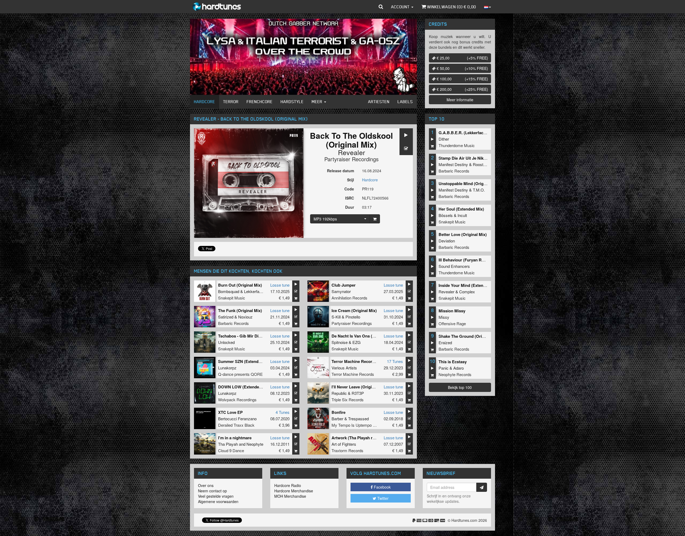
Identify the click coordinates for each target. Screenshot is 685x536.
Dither (444, 139)
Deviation (447, 240)
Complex (467, 291)
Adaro (458, 368)
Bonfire (338, 412)
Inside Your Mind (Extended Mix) (469, 285)
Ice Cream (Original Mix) (354, 310)
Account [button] (401, 6)
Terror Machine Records (353, 374)
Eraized (445, 342)
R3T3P (358, 393)
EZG (356, 342)
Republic (339, 393)
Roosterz (481, 164)
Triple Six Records (348, 399)
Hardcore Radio (287, 485)
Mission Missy (452, 311)
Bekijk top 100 (460, 387)
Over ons (206, 485)
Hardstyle (292, 101)
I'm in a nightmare (235, 438)
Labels (405, 101)
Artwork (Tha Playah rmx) (355, 438)
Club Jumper (344, 285)
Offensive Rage (452, 323)
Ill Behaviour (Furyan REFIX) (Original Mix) (478, 260)
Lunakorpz (227, 367)
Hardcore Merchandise (293, 490)
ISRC (349, 198)
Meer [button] (318, 101)
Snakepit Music (231, 298)
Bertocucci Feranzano (237, 418)
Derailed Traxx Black (236, 425)
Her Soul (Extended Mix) (461, 209)
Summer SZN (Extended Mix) (245, 361)
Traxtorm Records (347, 450)
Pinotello (352, 317)
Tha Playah (228, 444)
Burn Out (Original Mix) (240, 285)
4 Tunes (283, 412)
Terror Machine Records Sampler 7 (364, 361)
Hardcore (204, 101)
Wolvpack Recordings (237, 399)
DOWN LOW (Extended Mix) (244, 387)
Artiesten (379, 101)
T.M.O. (479, 190)
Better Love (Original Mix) (463, 234)
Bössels (446, 215)
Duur (349, 207)
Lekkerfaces (255, 291)
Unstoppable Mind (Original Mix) (469, 183)
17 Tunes (395, 361)
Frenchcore (260, 101)
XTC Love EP (230, 412)
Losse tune (280, 285)
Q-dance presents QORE (240, 374)
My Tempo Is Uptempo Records (360, 425)
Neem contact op (212, 490)
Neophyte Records (455, 374)
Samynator (341, 291)
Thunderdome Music (457, 145)
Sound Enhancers (454, 266)
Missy (444, 317)
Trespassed (358, 418)
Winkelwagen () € (451, 6)
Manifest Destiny (453, 164)
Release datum (340, 170)
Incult (462, 215)
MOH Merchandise (290, 496)
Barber (337, 418)
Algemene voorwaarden (218, 501)
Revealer (351, 152)
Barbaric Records (233, 323)
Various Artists (344, 367)
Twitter (382, 498)
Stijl (350, 179)
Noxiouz (245, 317)
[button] (381, 6)
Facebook (382, 487)
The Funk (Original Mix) (240, 310)
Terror (231, 101)
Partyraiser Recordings (351, 159)
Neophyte (254, 444)
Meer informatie (460, 99)
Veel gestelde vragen (216, 496)
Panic (443, 368)
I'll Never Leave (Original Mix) (359, 387)
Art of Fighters (344, 444)
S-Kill (336, 317)
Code (349, 189)
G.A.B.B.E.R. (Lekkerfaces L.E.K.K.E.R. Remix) (482, 133)
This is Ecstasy (453, 362)
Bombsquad (228, 291)
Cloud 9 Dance (231, 450)
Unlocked (226, 342)
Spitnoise (340, 342)
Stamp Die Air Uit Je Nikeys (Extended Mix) (479, 158)
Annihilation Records (349, 298)
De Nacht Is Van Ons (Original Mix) (364, 336)
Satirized (225, 317)
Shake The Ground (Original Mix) (469, 336)
